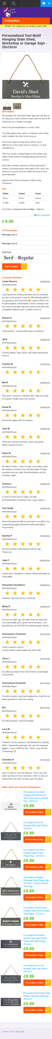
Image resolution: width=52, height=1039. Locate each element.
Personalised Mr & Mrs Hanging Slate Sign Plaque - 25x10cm (36, 968)
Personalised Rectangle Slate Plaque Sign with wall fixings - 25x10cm (36, 996)
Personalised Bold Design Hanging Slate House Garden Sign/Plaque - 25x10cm (36, 910)
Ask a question (43, 215)
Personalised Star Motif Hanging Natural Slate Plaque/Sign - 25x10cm (34, 853)
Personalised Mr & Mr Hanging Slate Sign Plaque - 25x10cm (36, 825)
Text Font (6, 252)
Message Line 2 (9, 243)
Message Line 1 (9, 234)
